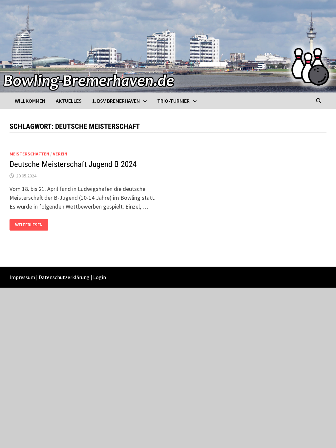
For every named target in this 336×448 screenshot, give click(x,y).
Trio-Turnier (173, 100)
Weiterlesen (31, 225)
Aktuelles (69, 100)
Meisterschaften (29, 154)
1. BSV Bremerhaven (116, 100)
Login (99, 277)
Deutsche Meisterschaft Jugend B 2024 (73, 164)
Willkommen (30, 100)
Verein (60, 154)
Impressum (22, 277)
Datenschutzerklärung (64, 277)
